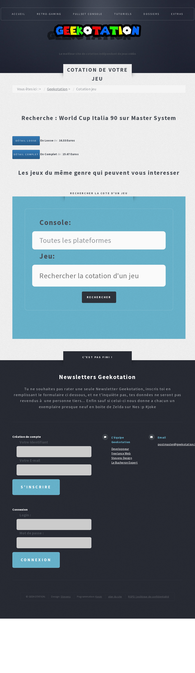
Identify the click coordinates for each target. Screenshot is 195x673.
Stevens (66, 596)
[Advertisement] (81, 105)
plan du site (115, 596)
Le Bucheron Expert (124, 462)
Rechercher (99, 297)
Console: (55, 222)
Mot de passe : (31, 533)
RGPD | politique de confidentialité (148, 596)
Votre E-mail (30, 460)
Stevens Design (121, 458)
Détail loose (26, 140)
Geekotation (57, 89)
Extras (177, 14)
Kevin (98, 596)
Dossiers (151, 14)
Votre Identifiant (34, 442)
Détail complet (26, 154)
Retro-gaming (49, 14)
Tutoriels (123, 14)
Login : (25, 515)
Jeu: (47, 256)
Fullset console (87, 14)
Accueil (18, 14)
